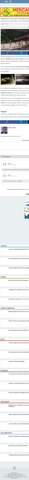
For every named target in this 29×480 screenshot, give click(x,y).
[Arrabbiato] (7, 144)
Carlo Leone (12, 127)
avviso (12, 66)
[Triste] (21, 144)
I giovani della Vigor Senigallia (16, 361)
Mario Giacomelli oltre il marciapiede (18, 280)
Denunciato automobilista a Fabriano (18, 445)
